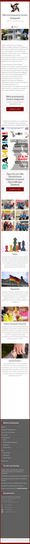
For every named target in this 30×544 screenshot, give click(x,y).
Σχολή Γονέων (15, 361)
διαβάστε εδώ (15, 109)
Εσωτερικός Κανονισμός (8, 432)
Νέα (2, 450)
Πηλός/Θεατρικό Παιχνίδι (15, 324)
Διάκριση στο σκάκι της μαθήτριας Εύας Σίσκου (14, 483)
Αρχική (3, 427)
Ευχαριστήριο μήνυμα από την (14, 488)
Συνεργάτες (4, 435)
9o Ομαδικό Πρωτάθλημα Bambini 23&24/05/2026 (14, 476)
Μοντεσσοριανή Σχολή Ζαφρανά (14, 16)
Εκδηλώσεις (6, 455)
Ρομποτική (6, 445)
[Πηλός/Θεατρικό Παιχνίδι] (15, 315)
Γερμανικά (15, 289)
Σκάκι (15, 254)
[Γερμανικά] (15, 280)
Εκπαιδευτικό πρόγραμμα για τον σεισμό (12, 485)
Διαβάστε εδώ (15, 189)
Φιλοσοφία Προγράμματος (8, 429)
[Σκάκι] (15, 245)
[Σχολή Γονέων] (15, 351)
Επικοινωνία (4, 461)
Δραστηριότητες (5, 437)
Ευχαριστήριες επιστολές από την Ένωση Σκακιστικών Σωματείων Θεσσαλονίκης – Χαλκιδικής (12, 471)
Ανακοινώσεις (7, 452)
